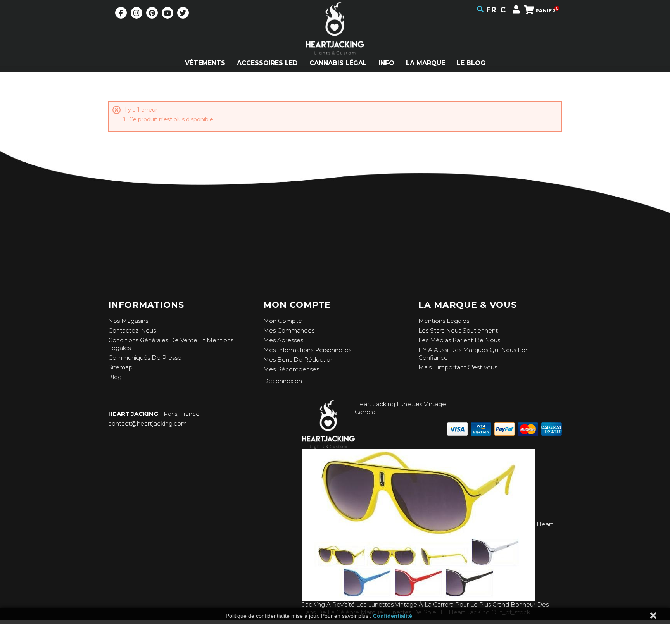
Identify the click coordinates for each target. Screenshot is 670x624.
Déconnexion (282, 380)
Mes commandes (288, 330)
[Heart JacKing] (335, 42)
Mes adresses (283, 340)
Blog (115, 377)
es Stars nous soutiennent (460, 330)
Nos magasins (128, 320)
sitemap (120, 367)
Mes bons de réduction (298, 359)
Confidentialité (392, 616)
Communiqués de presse (144, 357)
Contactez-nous (132, 330)
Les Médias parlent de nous (459, 340)
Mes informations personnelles (307, 349)
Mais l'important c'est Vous (457, 367)
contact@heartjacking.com (147, 423)
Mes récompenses (291, 369)
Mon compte (282, 320)
